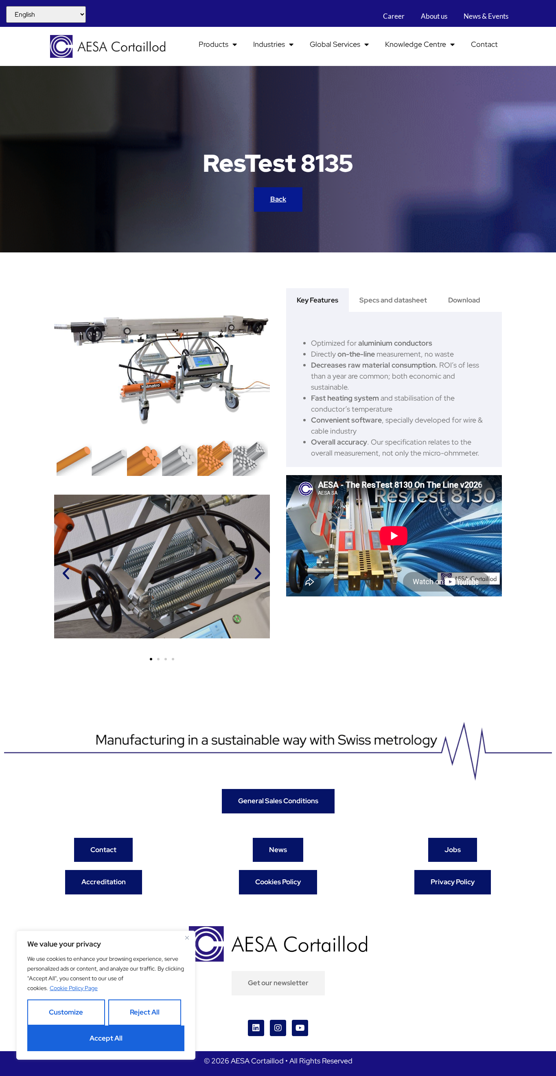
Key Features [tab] (317, 300)
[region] (105, 995)
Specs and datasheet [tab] (393, 300)
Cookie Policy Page (74, 988)
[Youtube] (300, 1028)
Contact (484, 44)
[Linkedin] (256, 1028)
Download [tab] (464, 300)
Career (394, 16)
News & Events (486, 16)
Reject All (145, 1012)
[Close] (187, 937)
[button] (66, 573)
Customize (66, 1012)
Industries (269, 44)
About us (434, 16)
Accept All (106, 1038)
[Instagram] (278, 1028)
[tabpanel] (394, 389)
